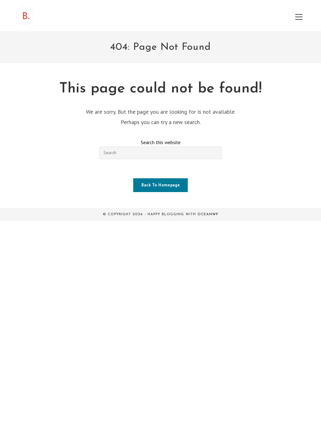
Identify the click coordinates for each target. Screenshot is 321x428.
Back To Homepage (160, 185)
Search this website (161, 142)
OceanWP (207, 214)
